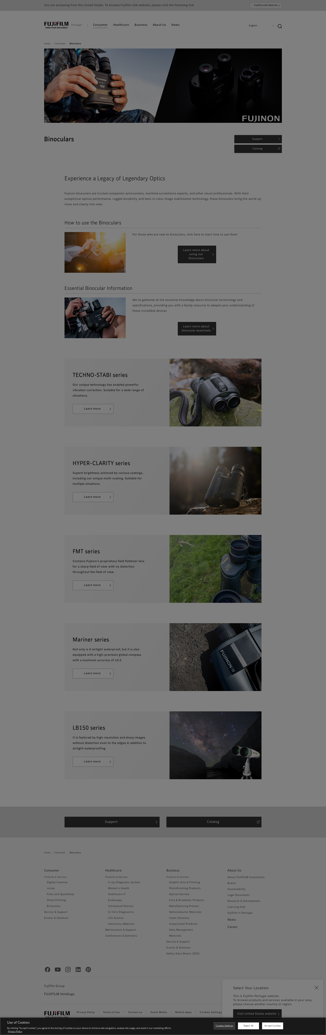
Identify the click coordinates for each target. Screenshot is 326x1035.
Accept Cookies (272, 1026)
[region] (163, 1026)
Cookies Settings (224, 1026)
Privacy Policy (15, 1031)
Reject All (248, 1026)
